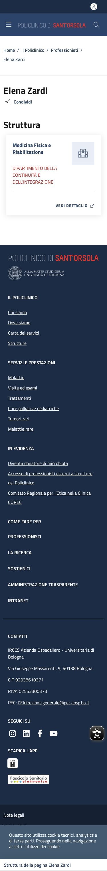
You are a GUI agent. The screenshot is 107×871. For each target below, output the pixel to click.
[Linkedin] (26, 732)
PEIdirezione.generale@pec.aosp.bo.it (53, 702)
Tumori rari (18, 418)
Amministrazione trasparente (43, 584)
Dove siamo (19, 322)
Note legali (13, 815)
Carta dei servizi (23, 332)
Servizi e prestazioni (31, 362)
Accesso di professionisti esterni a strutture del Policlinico (50, 478)
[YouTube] (53, 732)
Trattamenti (19, 398)
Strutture (17, 343)
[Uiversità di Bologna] (53, 273)
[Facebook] (40, 732)
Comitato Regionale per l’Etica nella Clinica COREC (49, 498)
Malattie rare (20, 428)
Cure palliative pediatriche (33, 408)
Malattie (16, 377)
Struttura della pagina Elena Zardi (37, 865)
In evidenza (21, 448)
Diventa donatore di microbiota (38, 463)
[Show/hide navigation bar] (8, 24)
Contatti (18, 636)
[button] (96, 24)
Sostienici (19, 568)
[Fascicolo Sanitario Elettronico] (28, 778)
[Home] (55, 24)
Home (9, 50)
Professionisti (64, 50)
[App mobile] (12, 762)
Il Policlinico (32, 50)
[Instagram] (12, 732)
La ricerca (20, 552)
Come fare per (24, 521)
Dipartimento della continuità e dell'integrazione (35, 175)
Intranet (18, 600)
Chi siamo (17, 312)
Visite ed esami (22, 387)
